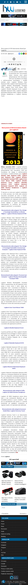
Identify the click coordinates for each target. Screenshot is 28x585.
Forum (2, 523)
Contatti (3, 563)
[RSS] (20, 2)
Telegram (3, 547)
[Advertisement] (14, 37)
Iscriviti (24, 507)
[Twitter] (13, 2)
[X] (24, 54)
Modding (3, 536)
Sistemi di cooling (5, 534)
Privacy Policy (4, 583)
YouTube (3, 552)
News (2, 526)
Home (2, 521)
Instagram (3, 545)
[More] (26, 54)
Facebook (3, 542)
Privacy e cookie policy (7, 568)
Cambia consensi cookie (7, 571)
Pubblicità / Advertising (7, 573)
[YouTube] (17, 2)
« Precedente (4, 513)
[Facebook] (5, 2)
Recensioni (4, 529)
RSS (2, 555)
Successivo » (23, 513)
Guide (2, 531)
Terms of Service (15, 583)
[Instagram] (7, 2)
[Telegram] (10, 2)
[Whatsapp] (21, 54)
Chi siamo (3, 561)
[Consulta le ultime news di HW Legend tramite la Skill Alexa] (14, 577)
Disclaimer (4, 566)
